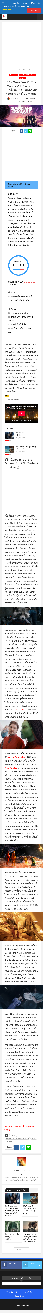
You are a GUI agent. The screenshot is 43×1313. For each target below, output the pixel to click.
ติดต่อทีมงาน (20, 1296)
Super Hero (9, 1141)
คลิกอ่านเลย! (34, 10)
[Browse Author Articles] (21, 1161)
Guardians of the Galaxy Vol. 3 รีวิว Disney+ (27, 75)
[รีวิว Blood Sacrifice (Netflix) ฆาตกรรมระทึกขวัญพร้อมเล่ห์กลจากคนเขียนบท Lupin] (30, 1226)
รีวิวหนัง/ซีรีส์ (11, 1292)
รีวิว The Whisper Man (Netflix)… (24, 434)
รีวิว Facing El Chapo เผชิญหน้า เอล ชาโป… (26, 448)
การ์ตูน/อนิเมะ (28, 1292)
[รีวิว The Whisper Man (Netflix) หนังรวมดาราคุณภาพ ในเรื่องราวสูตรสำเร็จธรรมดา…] (9, 435)
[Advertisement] (21, 46)
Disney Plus (13, 75)
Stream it (22, 78)
